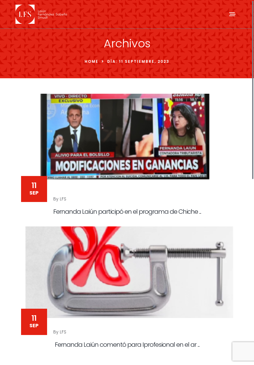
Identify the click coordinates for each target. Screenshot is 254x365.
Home (92, 61)
